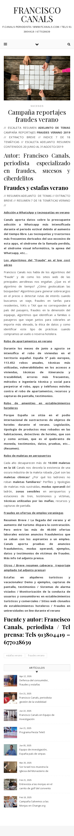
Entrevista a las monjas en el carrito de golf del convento (35, 786)
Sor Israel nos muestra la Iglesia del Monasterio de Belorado (33, 769)
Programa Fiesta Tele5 (32, 732)
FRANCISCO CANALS (37, 14)
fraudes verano (36, 655)
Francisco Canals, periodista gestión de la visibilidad (35, 699)
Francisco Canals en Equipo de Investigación (36, 717)
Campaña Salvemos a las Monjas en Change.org (34, 803)
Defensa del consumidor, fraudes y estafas (33, 682)
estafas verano (14, 655)
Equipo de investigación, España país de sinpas (33, 751)
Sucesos (37, 106)
